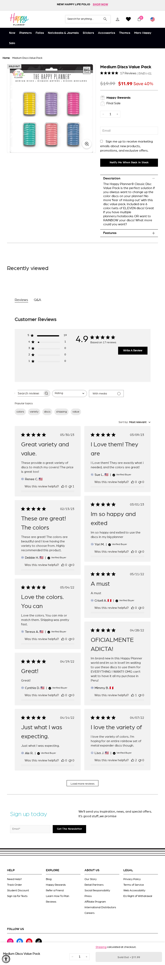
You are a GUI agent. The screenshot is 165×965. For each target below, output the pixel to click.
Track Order (14, 884)
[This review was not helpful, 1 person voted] (70, 486)
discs (47, 411)
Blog (49, 879)
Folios (40, 32)
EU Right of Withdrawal (137, 896)
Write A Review (132, 350)
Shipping (101, 947)
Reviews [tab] (21, 300)
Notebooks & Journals (63, 32)
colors (20, 411)
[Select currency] (152, 19)
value (75, 411)
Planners (25, 32)
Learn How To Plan (57, 896)
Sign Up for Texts (17, 896)
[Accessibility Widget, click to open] (6, 959)
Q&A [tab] (37, 300)
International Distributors (100, 907)
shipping (61, 411)
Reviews (51, 901)
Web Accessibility (134, 890)
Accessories (106, 32)
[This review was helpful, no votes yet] (62, 486)
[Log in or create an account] (117, 19)
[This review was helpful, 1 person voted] (132, 695)
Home (6, 58)
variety (34, 411)
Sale (12, 43)
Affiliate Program (95, 901)
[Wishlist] (128, 19)
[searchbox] (29, 393)
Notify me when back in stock (129, 162)
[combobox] (69, 393)
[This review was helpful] (132, 760)
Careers (90, 913)
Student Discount (18, 890)
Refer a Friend (55, 890)
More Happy (142, 32)
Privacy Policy (132, 879)
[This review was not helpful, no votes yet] (139, 482)
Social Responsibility (97, 890)
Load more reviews (83, 783)
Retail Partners (94, 884)
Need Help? (14, 879)
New (12, 32)
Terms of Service (133, 884)
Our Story (91, 879)
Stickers (88, 32)
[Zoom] (51, 108)
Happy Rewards (56, 884)
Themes (124, 32)
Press (88, 896)
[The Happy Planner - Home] (19, 19)
